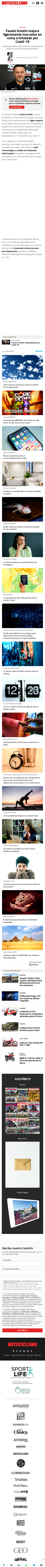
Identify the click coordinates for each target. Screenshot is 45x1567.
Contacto (7, 1355)
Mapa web (37, 1355)
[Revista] (22, 1111)
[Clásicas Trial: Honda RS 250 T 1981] (10, 1041)
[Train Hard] (20, 1523)
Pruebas (23, 1024)
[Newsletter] (22, 1165)
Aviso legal (29, 1355)
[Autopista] (20, 1406)
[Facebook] (3, 1565)
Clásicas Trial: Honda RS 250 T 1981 (31, 1044)
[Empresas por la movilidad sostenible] (22, 1390)
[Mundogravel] (20, 1559)
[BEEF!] (21, 1542)
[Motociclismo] (14, 3)
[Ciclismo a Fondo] (21, 1499)
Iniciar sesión (37, 3)
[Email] (41, 1565)
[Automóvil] (20, 1440)
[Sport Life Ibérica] (23, 1372)
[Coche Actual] (21, 1416)
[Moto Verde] (21, 1447)
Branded (23, 975)
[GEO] (21, 1550)
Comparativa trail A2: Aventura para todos (30, 1029)
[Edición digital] (22, 1213)
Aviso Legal (25, 1295)
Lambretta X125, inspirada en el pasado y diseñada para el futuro (31, 1014)
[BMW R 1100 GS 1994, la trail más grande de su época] (10, 1056)
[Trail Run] (20, 1485)
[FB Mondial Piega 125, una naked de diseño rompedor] (10, 996)
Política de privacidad (18, 1355)
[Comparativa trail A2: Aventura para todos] (10, 1027)
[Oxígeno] (20, 1514)
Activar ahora (15, 107)
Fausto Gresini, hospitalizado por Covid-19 (25, 343)
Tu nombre (6, 1260)
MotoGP (22, 27)
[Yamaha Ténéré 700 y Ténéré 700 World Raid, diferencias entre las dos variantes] (10, 978)
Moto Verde (24, 1039)
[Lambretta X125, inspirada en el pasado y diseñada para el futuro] (10, 1011)
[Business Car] (20, 1425)
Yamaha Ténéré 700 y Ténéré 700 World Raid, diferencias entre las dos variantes (31, 982)
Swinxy (10, 62)
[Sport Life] (21, 1463)
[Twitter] (11, 1565)
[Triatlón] (21, 1479)
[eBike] (21, 1533)
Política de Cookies (18, 1297)
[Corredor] (21, 1473)
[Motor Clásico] (20, 1432)
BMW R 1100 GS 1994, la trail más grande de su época (31, 1061)
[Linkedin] (18, 1565)
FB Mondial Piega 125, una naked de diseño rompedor (30, 998)
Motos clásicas (23, 1054)
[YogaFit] (21, 1491)
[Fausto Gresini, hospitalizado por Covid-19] (6, 342)
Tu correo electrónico (10, 1269)
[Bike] (21, 1507)
